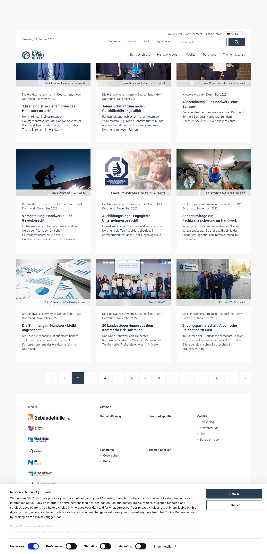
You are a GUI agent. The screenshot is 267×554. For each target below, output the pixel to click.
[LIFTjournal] (52, 462)
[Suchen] (236, 42)
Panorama (209, 54)
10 (187, 378)
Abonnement (194, 34)
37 (231, 378)
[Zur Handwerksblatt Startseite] (33, 54)
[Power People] (52, 428)
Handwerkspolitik (168, 54)
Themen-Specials (234, 54)
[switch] (71, 546)
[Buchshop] (52, 473)
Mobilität (190, 54)
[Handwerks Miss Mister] (52, 439)
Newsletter (175, 34)
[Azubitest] (52, 451)
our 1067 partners (34, 498)
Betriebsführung (140, 54)
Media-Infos (213, 34)
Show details (162, 546)
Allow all (234, 493)
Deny (234, 505)
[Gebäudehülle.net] (52, 417)
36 (216, 378)
